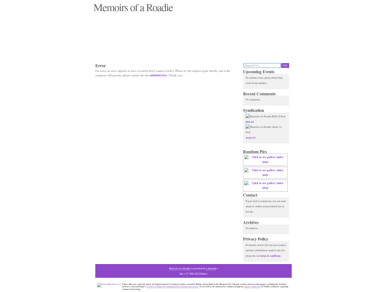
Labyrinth (211, 268)
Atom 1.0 (250, 137)
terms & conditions (270, 256)
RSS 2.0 (250, 122)
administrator (158, 75)
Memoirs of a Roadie (180, 268)
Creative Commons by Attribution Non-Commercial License (173, 286)
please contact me (252, 286)
